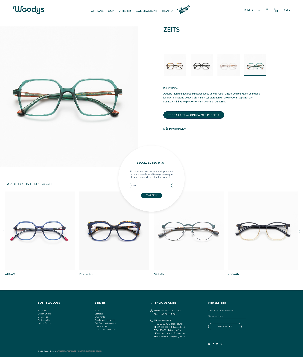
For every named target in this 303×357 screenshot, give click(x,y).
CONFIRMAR (152, 195)
